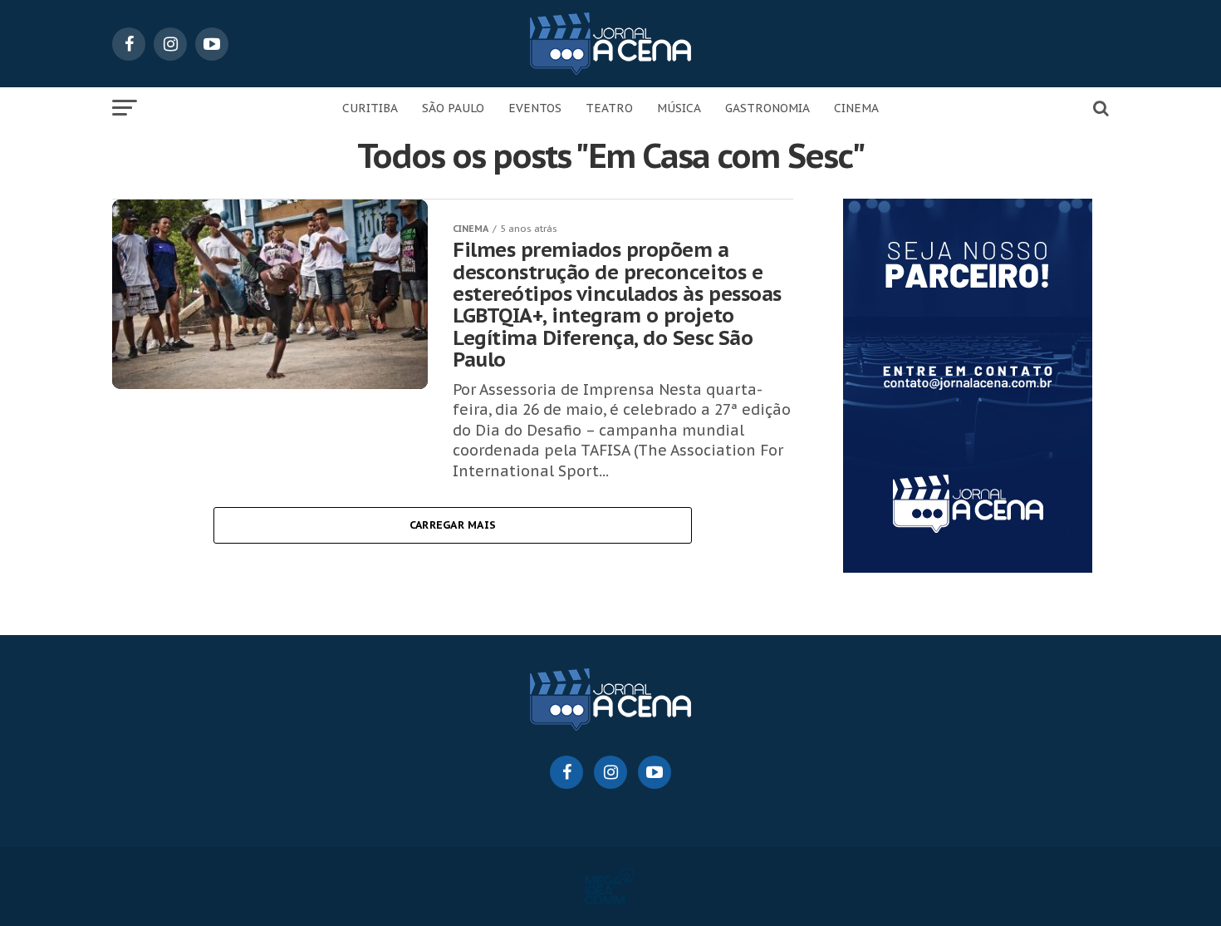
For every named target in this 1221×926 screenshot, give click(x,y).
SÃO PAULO (453, 108)
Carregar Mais (452, 525)
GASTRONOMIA (767, 108)
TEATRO (609, 108)
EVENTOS (534, 108)
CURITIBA (370, 108)
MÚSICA (679, 108)
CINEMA (856, 108)
